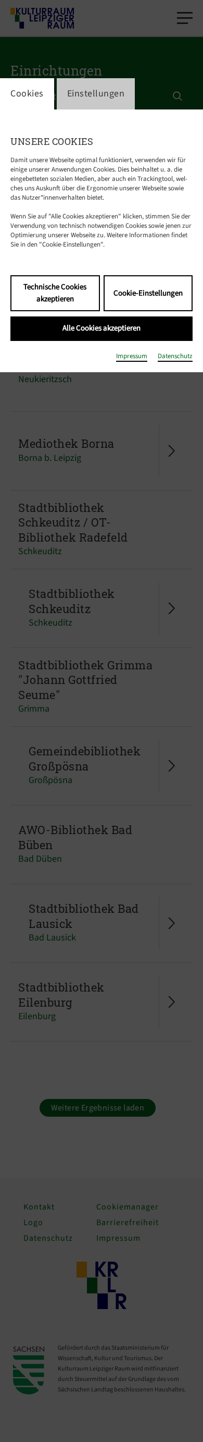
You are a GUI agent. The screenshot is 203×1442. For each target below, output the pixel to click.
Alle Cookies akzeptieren (101, 328)
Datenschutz (175, 356)
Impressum (131, 356)
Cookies (27, 93)
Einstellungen (96, 93)
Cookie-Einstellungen (148, 293)
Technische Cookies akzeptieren (54, 293)
